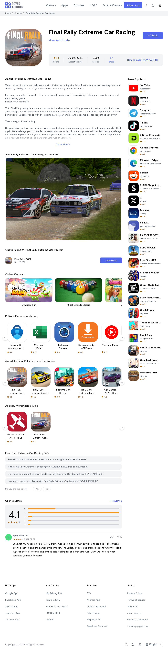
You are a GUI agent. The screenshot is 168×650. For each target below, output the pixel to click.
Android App (93, 599)
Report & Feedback (137, 619)
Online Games (112, 5)
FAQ (89, 593)
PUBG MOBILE (53, 613)
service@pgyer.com (137, 626)
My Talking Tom (54, 593)
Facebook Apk (13, 599)
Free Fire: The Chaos (57, 606)
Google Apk (11, 593)
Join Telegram (134, 613)
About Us (132, 606)
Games (51, 5)
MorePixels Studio (59, 40)
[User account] (160, 5)
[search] (146, 5)
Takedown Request (97, 626)
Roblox (49, 619)
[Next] (115, 199)
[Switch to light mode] (153, 5)
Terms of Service (136, 599)
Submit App (132, 5)
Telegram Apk (12, 613)
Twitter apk (11, 606)
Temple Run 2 (53, 599)
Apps (64, 5)
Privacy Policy (134, 593)
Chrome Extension (96, 606)
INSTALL (153, 35)
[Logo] (14, 5)
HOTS (93, 5)
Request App (94, 619)
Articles (79, 5)
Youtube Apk (12, 619)
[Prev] (11, 199)
